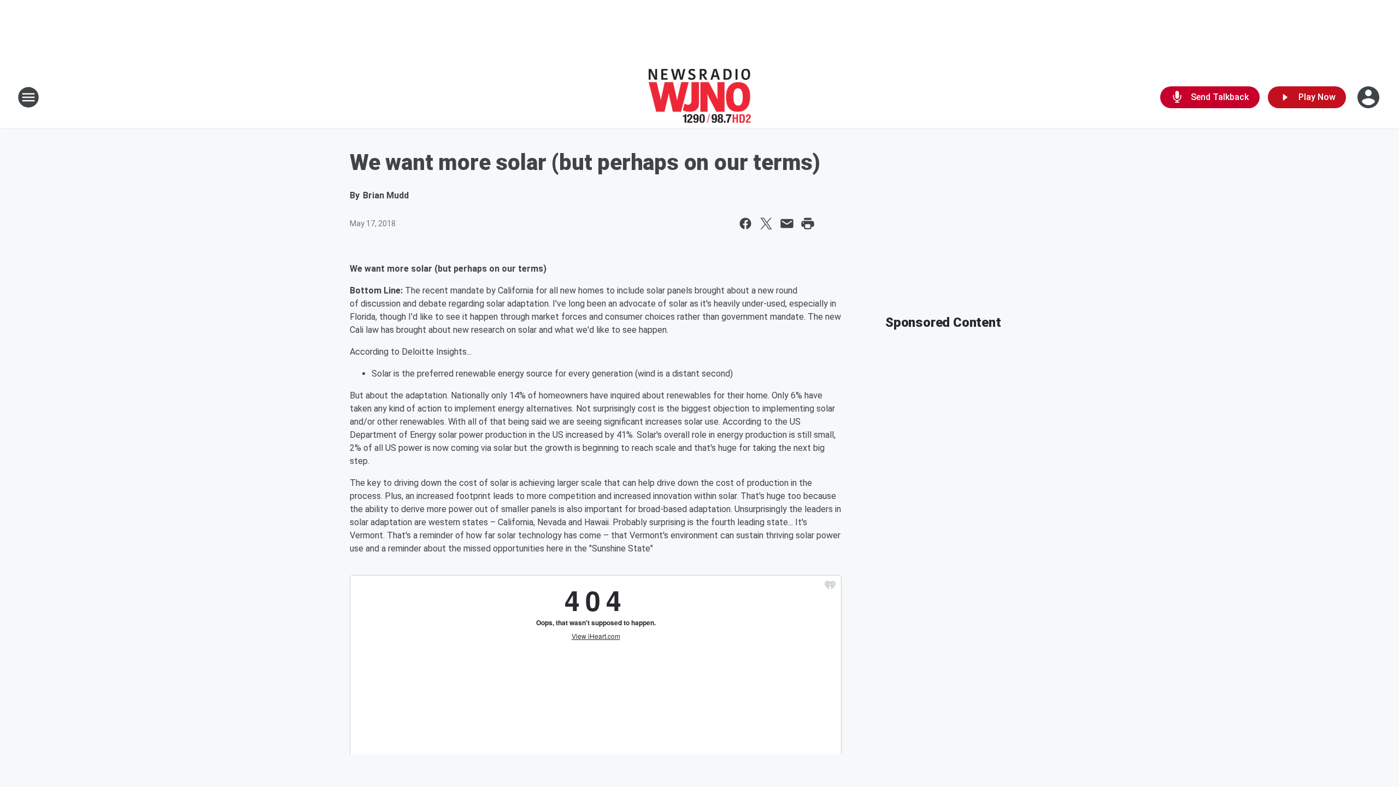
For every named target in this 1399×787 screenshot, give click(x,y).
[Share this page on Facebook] (745, 223)
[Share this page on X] (766, 223)
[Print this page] (807, 223)
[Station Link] (700, 97)
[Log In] (1369, 97)
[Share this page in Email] (787, 223)
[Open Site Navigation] (28, 97)
